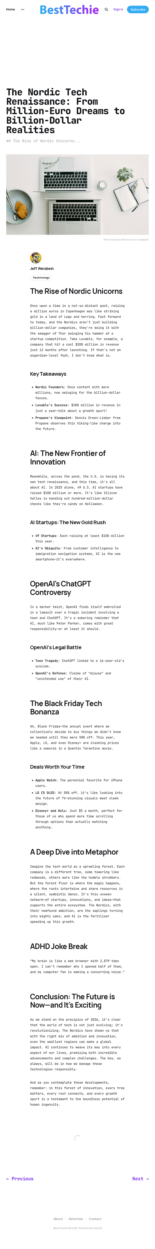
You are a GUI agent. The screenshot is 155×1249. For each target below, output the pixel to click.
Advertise (76, 1219)
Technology (41, 278)
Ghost (98, 1228)
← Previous (20, 1179)
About (58, 1219)
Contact (95, 1219)
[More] (23, 9)
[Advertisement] (77, 47)
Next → (140, 1179)
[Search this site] (106, 9)
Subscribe (138, 9)
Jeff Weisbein (42, 268)
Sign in (118, 9)
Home (10, 9)
